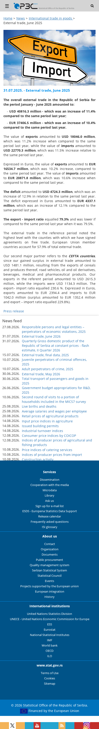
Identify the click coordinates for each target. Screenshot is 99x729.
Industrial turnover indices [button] (42, 431)
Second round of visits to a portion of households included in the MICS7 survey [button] (54, 399)
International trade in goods (51, 18)
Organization (49, 549)
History (49, 597)
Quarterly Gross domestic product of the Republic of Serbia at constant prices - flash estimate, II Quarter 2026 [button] (55, 345)
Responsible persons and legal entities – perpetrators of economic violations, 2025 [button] (54, 329)
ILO (49, 656)
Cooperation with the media (49, 485)
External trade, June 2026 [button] (41, 336)
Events (49, 581)
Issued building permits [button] (40, 426)
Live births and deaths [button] (39, 406)
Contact (49, 544)
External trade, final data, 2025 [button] (45, 355)
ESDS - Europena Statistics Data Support (49, 511)
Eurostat (49, 630)
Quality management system (49, 565)
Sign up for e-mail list (49, 506)
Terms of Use (49, 673)
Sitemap (49, 684)
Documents (50, 555)
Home (7, 18)
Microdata (50, 490)
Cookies (49, 678)
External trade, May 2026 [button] (41, 374)
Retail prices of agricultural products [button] (50, 416)
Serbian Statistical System (49, 570)
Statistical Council (49, 576)
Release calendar (49, 516)
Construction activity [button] (37, 459)
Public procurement (49, 560)
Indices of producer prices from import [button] (52, 454)
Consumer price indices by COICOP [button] (49, 435)
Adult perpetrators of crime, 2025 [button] (47, 369)
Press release (13, 311)
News (20, 18)
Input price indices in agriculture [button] (47, 421)
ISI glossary (49, 527)
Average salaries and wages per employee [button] (54, 411)
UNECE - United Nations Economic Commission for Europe (49, 619)
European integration (49, 591)
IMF (49, 640)
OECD (49, 651)
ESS (49, 624)
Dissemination (49, 480)
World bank (50, 645)
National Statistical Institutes (49, 635)
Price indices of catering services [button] (47, 450)
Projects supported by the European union (49, 586)
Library (49, 495)
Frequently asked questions (50, 522)
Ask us (49, 501)
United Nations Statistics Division (49, 614)
